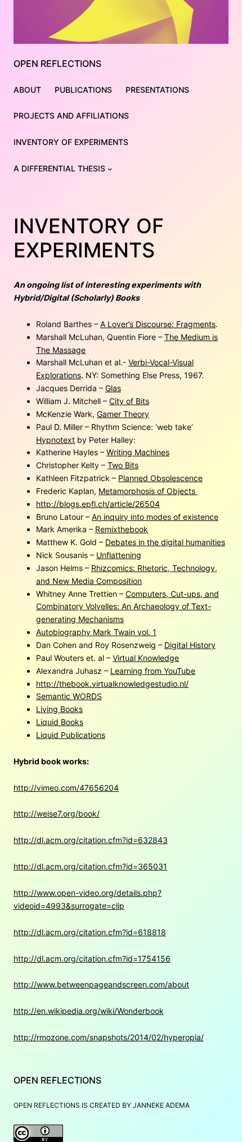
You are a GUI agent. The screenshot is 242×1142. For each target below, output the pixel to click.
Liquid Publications (70, 735)
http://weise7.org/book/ (57, 813)
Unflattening (118, 555)
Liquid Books (59, 722)
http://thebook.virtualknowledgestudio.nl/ (112, 683)
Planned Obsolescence (160, 478)
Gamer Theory (123, 414)
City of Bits (129, 401)
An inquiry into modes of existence (155, 517)
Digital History (190, 645)
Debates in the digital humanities (165, 542)
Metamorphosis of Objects (148, 491)
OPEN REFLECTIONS (57, 63)
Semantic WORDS (69, 696)
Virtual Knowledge (146, 658)
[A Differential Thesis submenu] (110, 168)
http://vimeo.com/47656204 (66, 787)
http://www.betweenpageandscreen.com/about (101, 984)
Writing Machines (137, 452)
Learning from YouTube (152, 671)
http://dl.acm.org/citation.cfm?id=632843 (91, 840)
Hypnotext (55, 440)
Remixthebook (121, 529)
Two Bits (122, 465)
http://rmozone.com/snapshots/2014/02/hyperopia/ (109, 1037)
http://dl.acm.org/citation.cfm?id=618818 (90, 932)
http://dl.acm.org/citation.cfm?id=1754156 (92, 958)
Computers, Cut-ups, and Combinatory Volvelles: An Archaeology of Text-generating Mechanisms (127, 606)
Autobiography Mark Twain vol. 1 (96, 632)
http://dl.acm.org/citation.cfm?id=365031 (90, 866)
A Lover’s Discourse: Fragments (158, 324)
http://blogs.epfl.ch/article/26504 (98, 504)
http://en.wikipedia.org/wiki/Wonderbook (89, 1011)
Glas (113, 388)
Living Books (59, 709)
